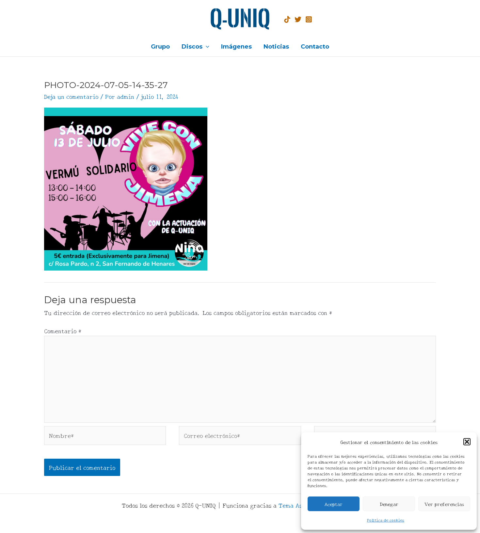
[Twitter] (298, 19)
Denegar (389, 503)
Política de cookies (385, 520)
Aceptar (334, 503)
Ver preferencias (444, 503)
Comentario (62, 330)
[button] (467, 441)
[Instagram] (308, 19)
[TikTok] (287, 19)
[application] (205, 46)
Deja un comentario (71, 96)
